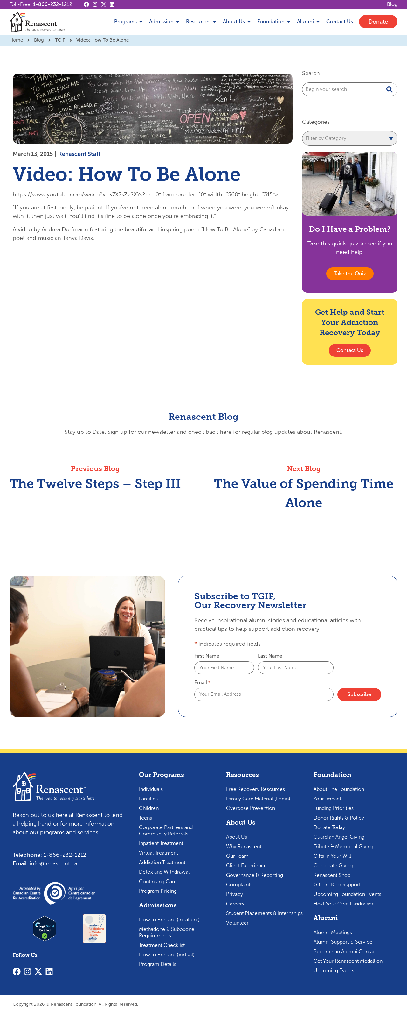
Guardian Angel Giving (339, 837)
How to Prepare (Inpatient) (169, 919)
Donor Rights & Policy (339, 817)
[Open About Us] (249, 21)
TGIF (60, 40)
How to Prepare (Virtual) (167, 954)
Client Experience (246, 865)
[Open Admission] (177, 21)
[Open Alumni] (318, 21)
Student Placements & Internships (264, 913)
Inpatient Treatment (161, 843)
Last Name (270, 655)
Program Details (157, 964)
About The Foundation (339, 789)
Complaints (239, 884)
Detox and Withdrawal (164, 872)
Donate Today (329, 827)
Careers (235, 903)
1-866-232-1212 (52, 4)
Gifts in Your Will (332, 856)
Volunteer (237, 923)
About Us (236, 837)
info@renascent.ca (53, 863)
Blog (39, 40)
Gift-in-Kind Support (337, 884)
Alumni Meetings (333, 932)
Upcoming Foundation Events (347, 894)
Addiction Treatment (162, 862)
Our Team (237, 856)
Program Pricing (158, 891)
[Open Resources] (214, 21)
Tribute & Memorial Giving (343, 846)
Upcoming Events (334, 970)
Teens (145, 817)
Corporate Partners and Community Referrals (166, 830)
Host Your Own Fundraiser (344, 903)
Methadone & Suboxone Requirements (166, 932)
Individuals (151, 789)
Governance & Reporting (254, 875)
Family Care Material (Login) (258, 798)
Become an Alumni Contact (345, 951)
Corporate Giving (333, 865)
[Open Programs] (140, 21)
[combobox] (349, 89)
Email (202, 682)
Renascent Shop (332, 875)
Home (16, 40)
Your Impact (327, 798)
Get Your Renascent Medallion (348, 961)
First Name (206, 655)
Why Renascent (243, 846)
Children (149, 808)
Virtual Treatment (158, 853)
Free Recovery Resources (255, 789)
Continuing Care (158, 881)
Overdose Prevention (250, 808)
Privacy (234, 894)
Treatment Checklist (162, 945)
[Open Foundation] (288, 21)
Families (148, 798)
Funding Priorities (334, 808)
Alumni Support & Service (343, 942)
